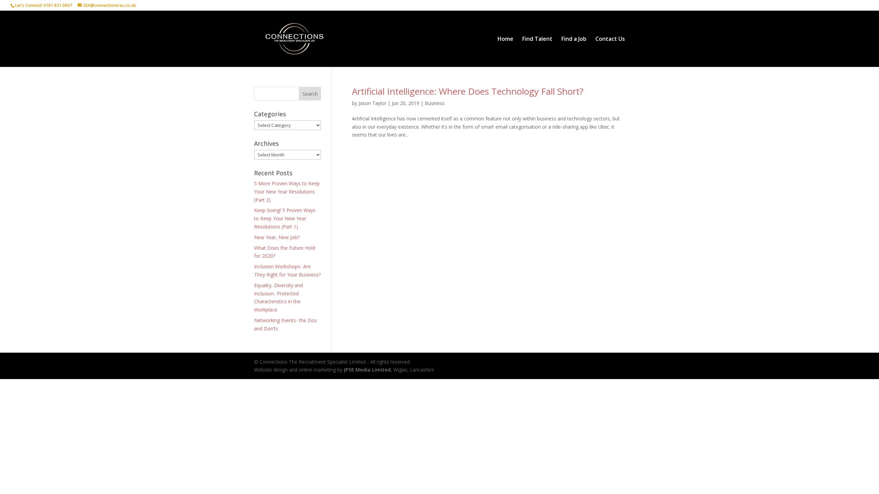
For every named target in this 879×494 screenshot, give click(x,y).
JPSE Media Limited (367, 369)
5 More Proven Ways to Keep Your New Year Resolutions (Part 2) (287, 191)
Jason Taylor (372, 103)
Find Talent (537, 39)
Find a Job (573, 39)
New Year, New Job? (276, 237)
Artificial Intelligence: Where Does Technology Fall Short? (467, 91)
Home (505, 39)
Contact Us (610, 39)
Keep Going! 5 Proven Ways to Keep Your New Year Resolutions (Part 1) (285, 218)
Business (435, 103)
